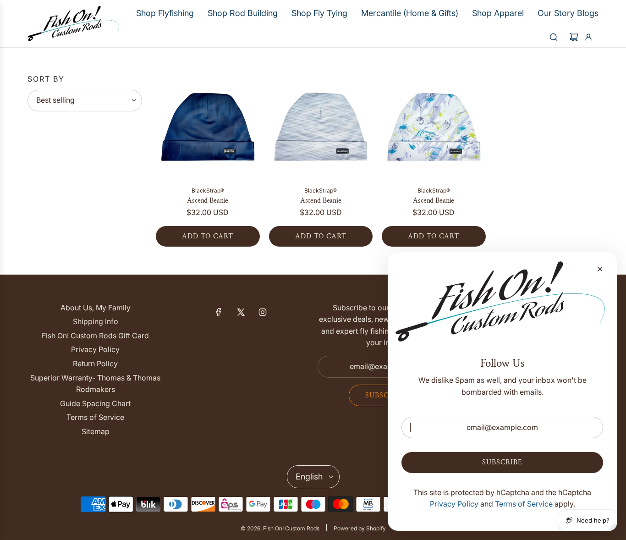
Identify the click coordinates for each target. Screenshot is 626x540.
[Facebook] (219, 312)
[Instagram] (263, 312)
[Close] (600, 269)
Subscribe (385, 395)
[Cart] (574, 37)
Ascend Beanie (207, 200)
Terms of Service (524, 503)
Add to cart (207, 236)
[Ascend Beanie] (208, 127)
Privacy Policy (454, 503)
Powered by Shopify (360, 528)
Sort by (46, 79)
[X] (241, 312)
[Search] (554, 37)
